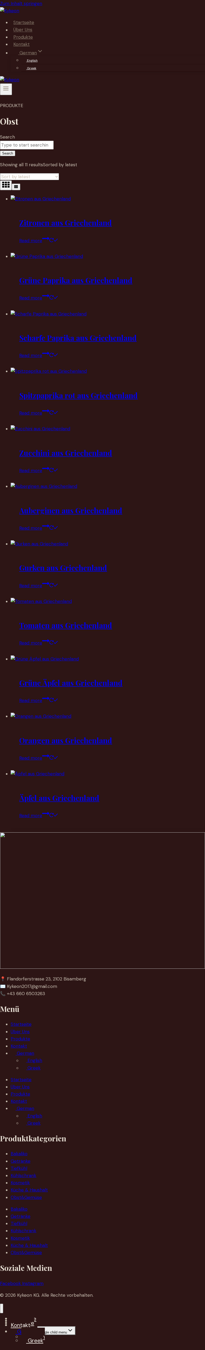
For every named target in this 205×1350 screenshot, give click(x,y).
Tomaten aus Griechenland (65, 625)
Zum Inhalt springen (21, 3)
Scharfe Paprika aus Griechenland (78, 338)
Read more (30, 241)
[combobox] (27, 145)
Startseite (23, 22)
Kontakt (21, 44)
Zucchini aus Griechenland (65, 453)
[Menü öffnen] (6, 89)
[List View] (16, 187)
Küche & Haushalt (29, 1190)
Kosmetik (20, 1183)
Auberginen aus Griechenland (70, 510)
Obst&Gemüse (26, 1197)
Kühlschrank (23, 1175)
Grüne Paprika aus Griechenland (75, 280)
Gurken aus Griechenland (63, 568)
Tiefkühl (19, 1168)
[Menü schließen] (1, 1308)
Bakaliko (19, 1154)
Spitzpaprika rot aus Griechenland (78, 395)
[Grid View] (6, 185)
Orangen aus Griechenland (65, 740)
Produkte (23, 37)
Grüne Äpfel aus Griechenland (71, 683)
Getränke (20, 1161)
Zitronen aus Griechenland (65, 223)
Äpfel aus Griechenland (59, 798)
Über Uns (22, 30)
